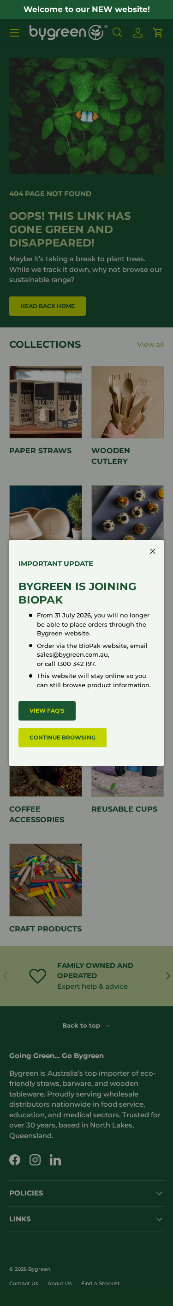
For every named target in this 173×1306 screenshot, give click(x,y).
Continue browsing (62, 737)
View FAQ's (47, 710)
